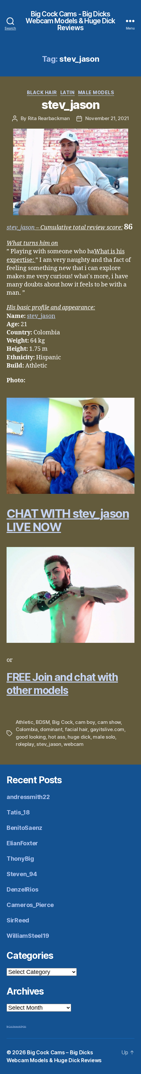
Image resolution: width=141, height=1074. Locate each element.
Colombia (27, 729)
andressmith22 (28, 796)
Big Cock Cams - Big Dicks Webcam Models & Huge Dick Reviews (70, 21)
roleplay (25, 744)
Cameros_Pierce (30, 904)
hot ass (56, 737)
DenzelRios (22, 889)
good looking (31, 737)
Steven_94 (22, 874)
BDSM (43, 722)
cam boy (85, 722)
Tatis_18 (18, 812)
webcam (73, 744)
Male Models (96, 92)
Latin (67, 92)
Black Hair (42, 92)
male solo (104, 737)
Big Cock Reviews (13, 1026)
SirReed (18, 920)
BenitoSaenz (24, 827)
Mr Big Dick (22, 1026)
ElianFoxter (22, 843)
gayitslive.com (107, 729)
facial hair (76, 729)
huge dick (79, 737)
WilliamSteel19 (28, 935)
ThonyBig (20, 858)
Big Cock (62, 722)
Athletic (24, 722)
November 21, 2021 (107, 118)
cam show (109, 722)
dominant (51, 729)
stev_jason (70, 104)
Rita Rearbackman (49, 118)
